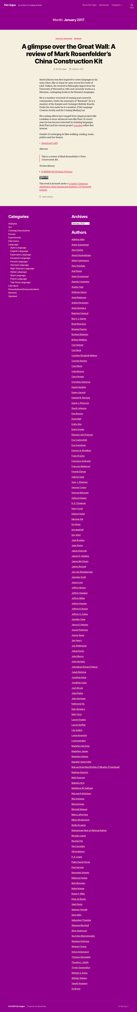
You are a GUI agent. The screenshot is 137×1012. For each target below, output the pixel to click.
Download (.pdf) (49, 143)
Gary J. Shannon (80, 482)
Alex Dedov (77, 250)
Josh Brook (77, 688)
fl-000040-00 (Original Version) (56, 171)
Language (13, 244)
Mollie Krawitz (79, 825)
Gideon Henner (79, 498)
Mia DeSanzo (78, 799)
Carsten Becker (79, 361)
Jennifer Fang (78, 619)
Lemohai (78, 125)
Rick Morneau (78, 883)
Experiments (14, 237)
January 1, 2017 (78, 69)
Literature (13, 286)
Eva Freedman (79, 445)
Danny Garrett (78, 392)
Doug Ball (76, 419)
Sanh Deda (77, 904)
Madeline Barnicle (80, 746)
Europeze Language (20, 258)
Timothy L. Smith (80, 962)
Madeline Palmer (80, 756)
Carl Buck (76, 350)
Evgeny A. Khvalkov (81, 450)
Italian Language (18, 272)
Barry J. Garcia (79, 318)
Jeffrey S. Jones (80, 614)
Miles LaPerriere (80, 814)
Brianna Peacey (79, 329)
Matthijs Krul (78, 783)
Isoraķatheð (77, 529)
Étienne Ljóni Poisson (82, 434)
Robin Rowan (78, 888)
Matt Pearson (78, 777)
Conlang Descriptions (19, 230)
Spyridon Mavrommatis (83, 936)
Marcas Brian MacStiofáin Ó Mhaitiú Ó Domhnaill (96, 767)
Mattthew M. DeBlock (82, 788)
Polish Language (18, 279)
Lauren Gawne (79, 719)
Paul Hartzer (78, 867)
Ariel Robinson (79, 297)
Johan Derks (78, 651)
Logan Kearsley (79, 735)
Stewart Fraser (79, 946)
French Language (19, 261)
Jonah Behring (79, 672)
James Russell (79, 566)
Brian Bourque (79, 324)
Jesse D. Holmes (80, 624)
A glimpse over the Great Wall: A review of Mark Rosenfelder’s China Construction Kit (68, 54)
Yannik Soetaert (79, 983)
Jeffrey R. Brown (80, 609)
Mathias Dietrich (80, 772)
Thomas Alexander (81, 957)
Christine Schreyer (81, 382)
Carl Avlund (77, 345)
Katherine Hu (78, 704)
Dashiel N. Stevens (81, 397)
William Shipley (79, 978)
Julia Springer (79, 698)
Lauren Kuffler (79, 725)
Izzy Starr (76, 535)
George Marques (80, 492)
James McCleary (80, 561)
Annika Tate (77, 287)
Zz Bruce (76, 988)
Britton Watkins (79, 340)
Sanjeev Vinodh (79, 909)
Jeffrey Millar (78, 598)
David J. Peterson (80, 403)
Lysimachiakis (79, 741)
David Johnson (47, 197)
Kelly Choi (77, 714)
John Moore (77, 656)
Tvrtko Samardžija (81, 967)
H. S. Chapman (79, 503)
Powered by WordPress (36, 1006)
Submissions (104, 5)
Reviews (77, 39)
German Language (19, 265)
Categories (116, 5)
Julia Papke (77, 693)
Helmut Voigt (78, 514)
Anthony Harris (79, 292)
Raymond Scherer (80, 872)
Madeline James (80, 751)
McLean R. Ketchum (81, 793)
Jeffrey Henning (80, 593)
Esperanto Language (20, 254)
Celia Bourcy (78, 371)
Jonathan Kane (79, 677)
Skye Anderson (79, 930)
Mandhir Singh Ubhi (81, 762)
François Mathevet (81, 466)
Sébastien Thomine (81, 920)
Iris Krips (76, 524)
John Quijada (78, 661)
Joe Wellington (79, 646)
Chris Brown (78, 376)
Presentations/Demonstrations (23, 289)
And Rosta (77, 271)
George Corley (79, 487)
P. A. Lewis (77, 857)
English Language (64, 39)
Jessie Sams (78, 635)
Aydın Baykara (79, 308)
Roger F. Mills (78, 893)
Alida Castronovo (80, 260)
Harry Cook (77, 508)
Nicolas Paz (77, 841)
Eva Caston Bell (79, 440)
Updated (12, 296)
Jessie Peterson (80, 630)
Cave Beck (77, 366)
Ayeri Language (18, 247)
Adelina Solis (78, 239)
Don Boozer (77, 413)
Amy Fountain (78, 266)
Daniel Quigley (79, 387)
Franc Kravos (78, 456)
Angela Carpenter (80, 281)
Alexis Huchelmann (81, 255)
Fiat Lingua (10, 5)
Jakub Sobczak (79, 551)
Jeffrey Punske (79, 603)
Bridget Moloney (80, 334)
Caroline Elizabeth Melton (84, 355)
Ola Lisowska (78, 846)
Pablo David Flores (81, 862)
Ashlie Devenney (80, 303)
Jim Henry (77, 640)
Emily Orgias (78, 429)
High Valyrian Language (22, 268)
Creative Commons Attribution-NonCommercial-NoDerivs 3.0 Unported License (65, 186)
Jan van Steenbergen (82, 572)
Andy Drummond (80, 276)
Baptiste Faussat (80, 313)
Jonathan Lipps (79, 682)
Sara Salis (76, 915)
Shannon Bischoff (80, 925)
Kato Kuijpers (78, 709)
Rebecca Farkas (79, 878)
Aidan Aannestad (80, 245)
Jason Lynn (77, 582)
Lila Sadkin (77, 730)
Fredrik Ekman (79, 471)
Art (10, 227)
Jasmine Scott (79, 577)
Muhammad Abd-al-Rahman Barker (89, 830)
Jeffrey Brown (79, 587)
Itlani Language (18, 275)
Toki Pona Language (20, 282)
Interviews (13, 241)
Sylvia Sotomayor (80, 952)
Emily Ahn (77, 424)
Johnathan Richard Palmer (85, 667)
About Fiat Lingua (89, 5)
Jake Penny (77, 545)
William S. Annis (80, 973)
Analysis (12, 223)
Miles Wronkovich (80, 820)
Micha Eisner (78, 804)
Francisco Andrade (81, 461)
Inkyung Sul (77, 519)
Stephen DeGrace (80, 941)
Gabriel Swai (78, 477)
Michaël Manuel (79, 809)
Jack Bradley (78, 540)
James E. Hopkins (80, 556)
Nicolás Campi (79, 836)
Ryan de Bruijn (79, 899)
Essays (11, 234)
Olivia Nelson (78, 851)
